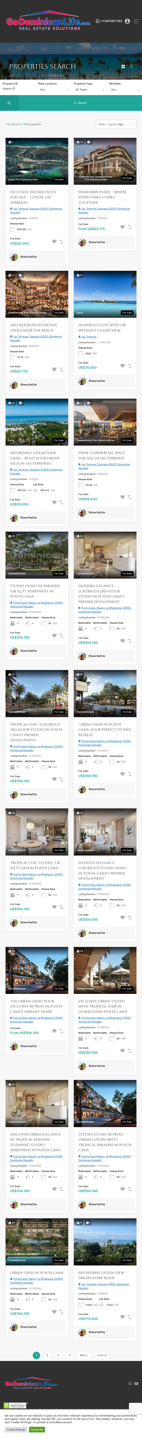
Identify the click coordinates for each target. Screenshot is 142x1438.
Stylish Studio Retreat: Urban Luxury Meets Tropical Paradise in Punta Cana (104, 1142)
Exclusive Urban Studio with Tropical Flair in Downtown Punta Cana (102, 1006)
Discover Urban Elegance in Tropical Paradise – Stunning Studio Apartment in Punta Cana (35, 1142)
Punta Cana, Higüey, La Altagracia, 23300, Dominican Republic (36, 604)
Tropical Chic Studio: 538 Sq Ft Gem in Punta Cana (35, 865)
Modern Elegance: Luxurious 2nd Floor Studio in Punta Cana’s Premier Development (101, 594)
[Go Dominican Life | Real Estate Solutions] (48, 38)
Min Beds (115, 83)
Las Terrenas (89, 336)
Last (100, 1355)
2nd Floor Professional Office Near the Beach (33, 327)
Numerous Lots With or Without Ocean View (102, 327)
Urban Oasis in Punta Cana (36, 1273)
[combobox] (53, 90)
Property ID (10, 83)
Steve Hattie (28, 256)
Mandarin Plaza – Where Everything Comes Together (102, 197)
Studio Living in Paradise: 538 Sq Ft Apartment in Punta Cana (35, 591)
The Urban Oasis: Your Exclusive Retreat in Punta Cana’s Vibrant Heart (36, 1006)
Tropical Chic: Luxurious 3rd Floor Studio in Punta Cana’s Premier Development (36, 732)
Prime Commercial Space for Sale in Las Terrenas (101, 455)
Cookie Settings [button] (16, 1429)
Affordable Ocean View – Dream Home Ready (102, 1275)
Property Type (83, 83)
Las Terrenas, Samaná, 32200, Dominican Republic (36, 471)
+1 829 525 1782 (111, 21)
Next (83, 1355)
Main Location (47, 83)
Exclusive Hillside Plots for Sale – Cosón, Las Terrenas (33, 197)
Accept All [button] (37, 1429)
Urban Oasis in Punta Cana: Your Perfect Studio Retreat (104, 729)
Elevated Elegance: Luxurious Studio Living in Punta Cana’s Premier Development (102, 871)
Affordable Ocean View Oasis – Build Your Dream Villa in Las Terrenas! (34, 458)
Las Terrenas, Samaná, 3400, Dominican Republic (103, 1286)
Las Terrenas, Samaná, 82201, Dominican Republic (36, 210)
